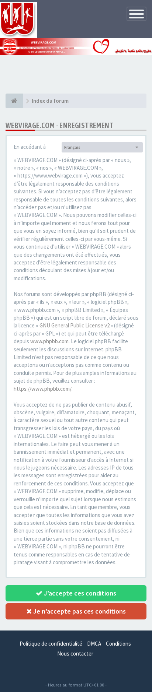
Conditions (118, 643)
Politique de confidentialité (51, 643)
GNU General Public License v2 (74, 325)
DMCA (94, 643)
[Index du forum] (14, 101)
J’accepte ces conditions (79, 593)
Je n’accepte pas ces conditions (79, 611)
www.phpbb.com (49, 341)
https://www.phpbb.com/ (43, 388)
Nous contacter (75, 653)
